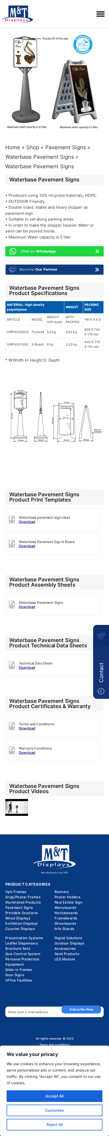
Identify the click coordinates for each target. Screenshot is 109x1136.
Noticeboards (66, 913)
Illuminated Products (23, 902)
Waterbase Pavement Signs (39, 157)
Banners (61, 892)
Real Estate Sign (68, 902)
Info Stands (64, 929)
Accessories (65, 948)
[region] (54, 1091)
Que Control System (22, 954)
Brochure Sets (17, 948)
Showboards (65, 923)
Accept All (54, 1096)
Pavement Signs (65, 147)
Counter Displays (20, 929)
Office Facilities (18, 980)
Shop (32, 147)
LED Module (64, 959)
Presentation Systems (24, 938)
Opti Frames (15, 892)
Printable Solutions (21, 913)
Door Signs (14, 975)
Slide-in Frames (18, 969)
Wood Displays (17, 918)
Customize (54, 1110)
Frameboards (65, 918)
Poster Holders (67, 897)
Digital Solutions (68, 938)
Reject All (55, 1124)
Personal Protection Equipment (22, 961)
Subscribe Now (81, 1009)
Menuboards (65, 907)
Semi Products (66, 954)
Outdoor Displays (69, 943)
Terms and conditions (54, 1044)
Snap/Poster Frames (22, 897)
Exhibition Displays (21, 923)
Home (12, 147)
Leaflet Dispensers (21, 943)
